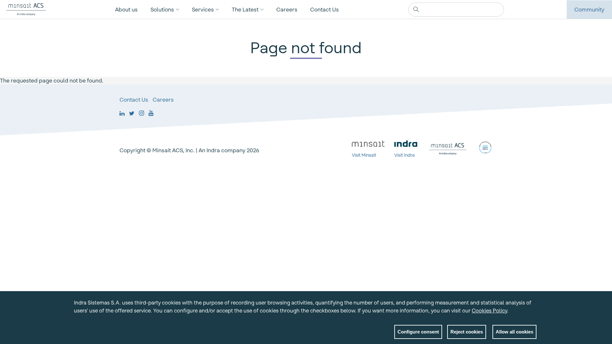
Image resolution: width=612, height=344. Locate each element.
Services (203, 9)
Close (531, 303)
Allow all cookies (514, 331)
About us (126, 9)
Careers (286, 9)
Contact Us (324, 9)
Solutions (162, 9)
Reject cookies (466, 331)
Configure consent (418, 331)
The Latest (245, 9)
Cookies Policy (489, 310)
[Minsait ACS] (23, 9)
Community (589, 9)
